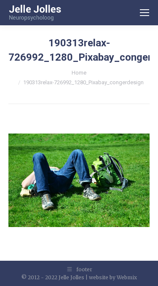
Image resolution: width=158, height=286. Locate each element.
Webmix (127, 277)
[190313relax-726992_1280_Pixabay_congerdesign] (79, 180)
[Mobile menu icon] (144, 13)
